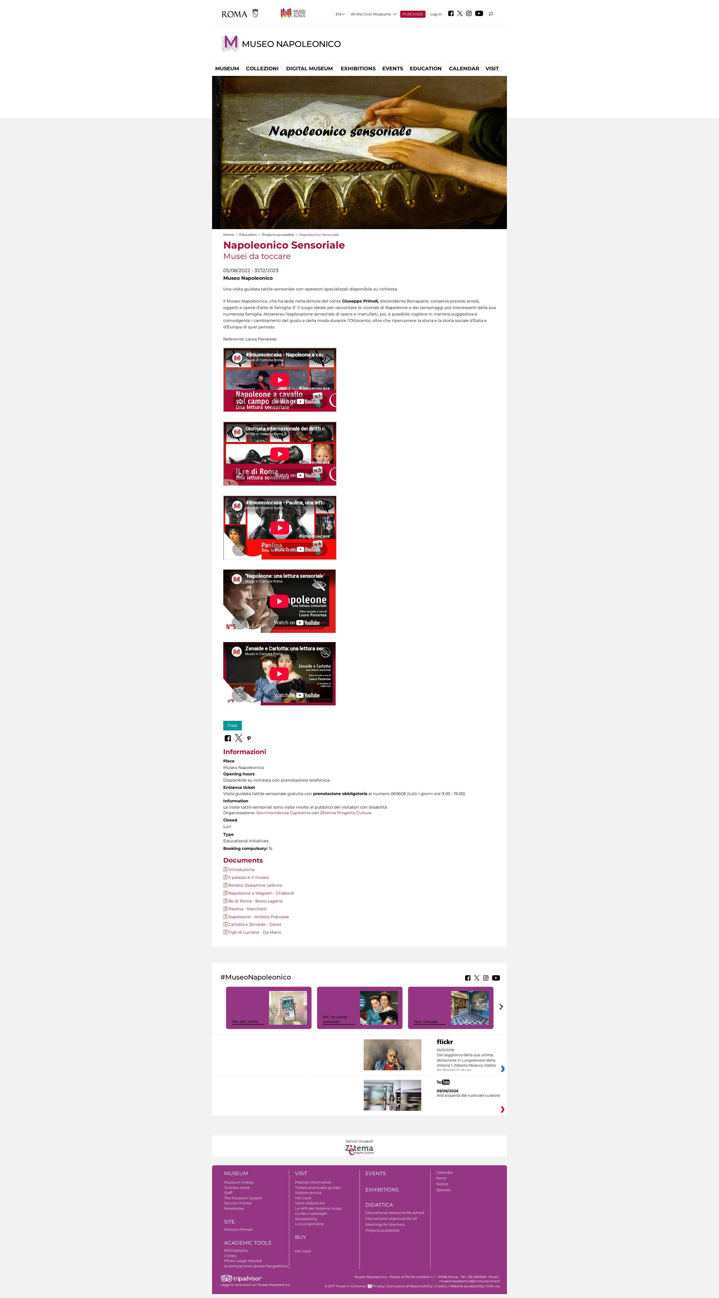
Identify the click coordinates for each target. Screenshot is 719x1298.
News (441, 1178)
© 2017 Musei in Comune (345, 1286)
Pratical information (313, 1182)
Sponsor (443, 1190)
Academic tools (247, 1242)
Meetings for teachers (385, 1224)
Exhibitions (358, 69)
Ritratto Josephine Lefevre (255, 885)
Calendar (464, 69)
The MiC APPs (245, 1021)
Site (229, 1221)
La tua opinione (309, 1224)
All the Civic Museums (371, 14)
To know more (237, 1187)
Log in (436, 14)
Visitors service (308, 1192)
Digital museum (309, 69)
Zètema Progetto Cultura (345, 812)
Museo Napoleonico (291, 44)
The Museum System (243, 1198)
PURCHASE (412, 14)
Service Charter (238, 1203)
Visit (492, 69)
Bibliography (236, 1250)
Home (228, 234)
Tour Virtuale (426, 1021)
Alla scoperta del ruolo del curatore (468, 1095)
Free (232, 725)
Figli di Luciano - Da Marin (254, 932)
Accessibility (306, 1218)
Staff (228, 1192)
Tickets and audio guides (318, 1187)
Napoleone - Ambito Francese (258, 916)
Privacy (378, 1286)
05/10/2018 (466, 1060)
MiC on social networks (335, 1019)
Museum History (239, 1182)
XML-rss (493, 1286)
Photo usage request (243, 1260)
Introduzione (241, 869)
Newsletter (234, 1208)
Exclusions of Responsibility (409, 1286)
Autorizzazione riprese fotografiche (256, 1266)
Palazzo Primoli (238, 1229)
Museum (227, 69)
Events (392, 69)
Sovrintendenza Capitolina (283, 812)
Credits (441, 1286)
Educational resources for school (394, 1212)
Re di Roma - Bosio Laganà (255, 901)
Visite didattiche (310, 1203)
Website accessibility (467, 1286)
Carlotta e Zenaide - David (254, 924)
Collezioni (262, 69)
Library (230, 1255)
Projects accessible (278, 234)
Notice (442, 1184)
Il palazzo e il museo (248, 877)
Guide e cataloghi (311, 1213)
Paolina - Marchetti (247, 908)
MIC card (303, 1198)
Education (426, 69)
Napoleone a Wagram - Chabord (261, 893)
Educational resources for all (391, 1218)
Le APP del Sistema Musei (318, 1208)
